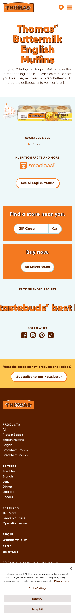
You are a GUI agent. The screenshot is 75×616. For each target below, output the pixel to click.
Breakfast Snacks (15, 455)
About (8, 534)
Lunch (7, 481)
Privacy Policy (61, 581)
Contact (11, 552)
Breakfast (10, 471)
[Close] (71, 569)
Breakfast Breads (15, 450)
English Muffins (13, 439)
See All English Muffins (37, 183)
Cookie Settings (37, 588)
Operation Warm (15, 523)
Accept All (37, 609)
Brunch (8, 476)
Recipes (9, 466)
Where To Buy (15, 540)
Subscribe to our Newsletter (39, 377)
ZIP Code (27, 228)
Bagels (8, 445)
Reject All (37, 598)
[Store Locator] (61, 7)
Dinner (7, 486)
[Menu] (69, 7)
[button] (37, 267)
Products (11, 424)
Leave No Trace (14, 518)
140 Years (9, 513)
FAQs (7, 546)
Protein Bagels (13, 434)
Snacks (8, 497)
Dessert (8, 491)
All (4, 429)
